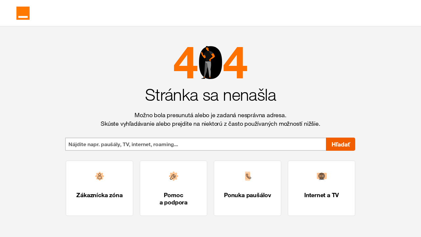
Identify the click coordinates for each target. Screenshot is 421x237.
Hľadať (341, 144)
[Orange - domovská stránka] (23, 13)
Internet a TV (321, 194)
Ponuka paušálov (247, 194)
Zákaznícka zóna (99, 194)
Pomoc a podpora (173, 198)
